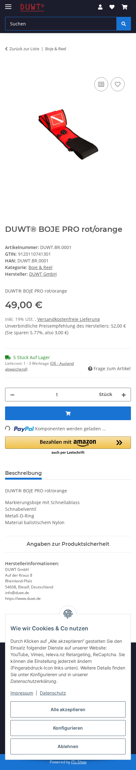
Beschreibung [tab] (23, 473)
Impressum (21, 693)
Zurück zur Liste (24, 49)
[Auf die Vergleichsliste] (101, 84)
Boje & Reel (40, 267)
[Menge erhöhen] (124, 394)
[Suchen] (123, 24)
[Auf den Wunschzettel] (118, 84)
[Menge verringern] (12, 394)
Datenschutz (53, 693)
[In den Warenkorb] (10, 68)
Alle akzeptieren (68, 709)
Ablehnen (68, 746)
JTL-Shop (78, 762)
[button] (100, 7)
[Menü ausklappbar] (8, 4)
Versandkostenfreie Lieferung (68, 319)
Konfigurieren (68, 728)
